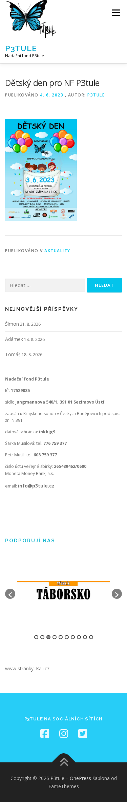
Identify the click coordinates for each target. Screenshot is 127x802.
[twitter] (83, 734)
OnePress (80, 778)
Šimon (12, 324)
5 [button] (61, 637)
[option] (63, 590)
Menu (115, 13)
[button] (10, 594)
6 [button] (67, 637)
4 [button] (54, 637)
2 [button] (42, 637)
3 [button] (48, 637)
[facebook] (45, 734)
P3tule (21, 48)
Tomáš (13, 354)
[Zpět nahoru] (63, 762)
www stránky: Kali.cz (27, 668)
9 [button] (85, 637)
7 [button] (73, 637)
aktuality (57, 251)
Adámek (14, 339)
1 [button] (36, 637)
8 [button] (79, 637)
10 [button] (91, 637)
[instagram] (64, 734)
